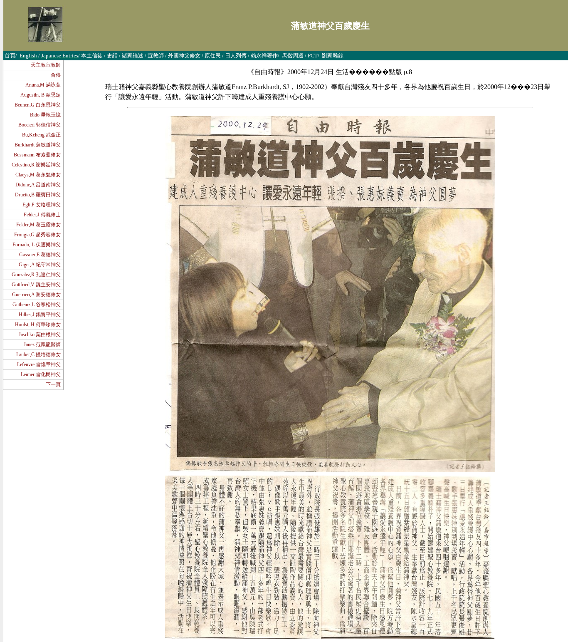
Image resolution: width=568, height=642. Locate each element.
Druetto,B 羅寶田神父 (38, 195)
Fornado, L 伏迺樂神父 (36, 245)
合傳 (56, 75)
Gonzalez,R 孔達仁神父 (36, 275)
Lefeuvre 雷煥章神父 (39, 364)
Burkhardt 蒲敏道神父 (38, 145)
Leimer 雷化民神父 (41, 374)
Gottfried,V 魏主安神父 (36, 285)
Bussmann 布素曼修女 (37, 155)
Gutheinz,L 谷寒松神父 (36, 304)
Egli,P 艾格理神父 (41, 205)
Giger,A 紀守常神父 (40, 265)
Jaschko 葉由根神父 (40, 334)
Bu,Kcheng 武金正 (41, 135)
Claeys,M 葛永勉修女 (38, 175)
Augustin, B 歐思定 (40, 95)
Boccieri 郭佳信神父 (39, 125)
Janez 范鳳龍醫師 (42, 344)
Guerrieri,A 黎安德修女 (36, 294)
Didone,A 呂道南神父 (38, 185)
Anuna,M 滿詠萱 (43, 85)
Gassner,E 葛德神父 (40, 255)
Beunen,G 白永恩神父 (38, 105)
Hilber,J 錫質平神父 (40, 314)
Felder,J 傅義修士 (42, 215)
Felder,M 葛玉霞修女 (38, 225)
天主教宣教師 (46, 65)
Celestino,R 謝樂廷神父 (36, 165)
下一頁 (53, 384)
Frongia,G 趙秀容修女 (37, 235)
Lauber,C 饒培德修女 (38, 354)
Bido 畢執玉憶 (45, 115)
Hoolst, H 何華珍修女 (38, 324)
